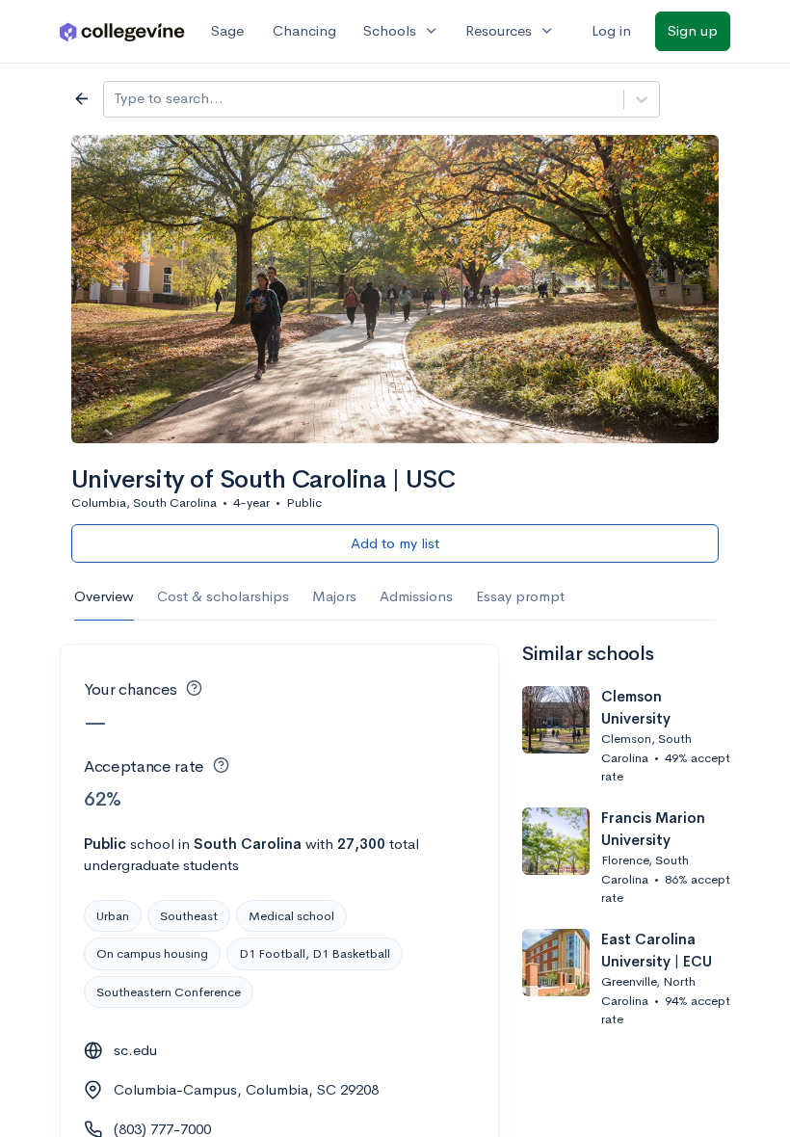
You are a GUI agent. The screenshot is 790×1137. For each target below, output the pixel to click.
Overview (104, 596)
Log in (611, 30)
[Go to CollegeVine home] (122, 31)
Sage (227, 30)
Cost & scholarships (223, 596)
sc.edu (135, 1050)
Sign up (693, 30)
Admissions (416, 596)
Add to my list (395, 543)
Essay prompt (520, 596)
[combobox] (116, 99)
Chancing (304, 30)
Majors (334, 596)
